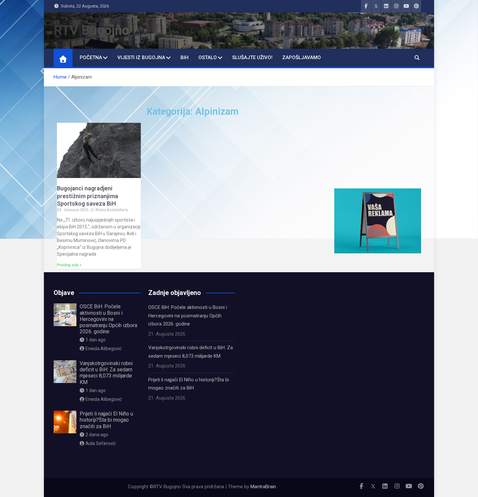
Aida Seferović (101, 443)
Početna (91, 57)
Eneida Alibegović (104, 348)
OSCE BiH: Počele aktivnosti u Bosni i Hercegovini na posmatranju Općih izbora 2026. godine (108, 319)
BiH (184, 57)
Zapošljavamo (301, 57)
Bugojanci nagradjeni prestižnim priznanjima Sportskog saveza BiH (87, 196)
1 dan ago (96, 339)
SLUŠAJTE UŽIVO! (252, 57)
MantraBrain (263, 487)
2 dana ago (97, 434)
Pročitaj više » (69, 265)
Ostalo (207, 57)
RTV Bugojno (91, 30)
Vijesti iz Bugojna (141, 57)
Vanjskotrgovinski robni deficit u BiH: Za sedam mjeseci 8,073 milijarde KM (106, 372)
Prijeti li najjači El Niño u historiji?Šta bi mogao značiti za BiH (106, 420)
